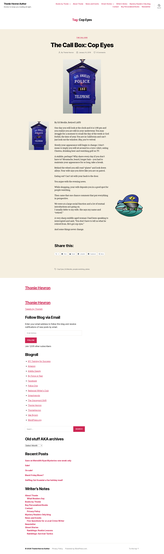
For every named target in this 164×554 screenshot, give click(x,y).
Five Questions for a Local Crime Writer (45, 521)
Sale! (27, 465)
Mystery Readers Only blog (140, 4)
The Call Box (82, 37)
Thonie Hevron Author (15, 4)
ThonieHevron (34, 410)
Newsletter (146, 7)
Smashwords (34, 395)
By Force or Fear (35, 376)
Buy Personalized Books (130, 7)
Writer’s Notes (121, 4)
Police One (33, 386)
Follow (30, 340)
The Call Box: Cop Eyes (82, 45)
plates (87, 269)
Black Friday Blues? (34, 475)
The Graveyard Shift (37, 400)
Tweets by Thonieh (34, 309)
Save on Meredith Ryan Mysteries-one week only (48, 460)
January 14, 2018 (85, 52)
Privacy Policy (33, 511)
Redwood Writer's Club (38, 390)
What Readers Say (36, 498)
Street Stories (106, 4)
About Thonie (78, 4)
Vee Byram (33, 415)
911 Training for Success (39, 361)
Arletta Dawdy (34, 371)
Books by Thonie (62, 4)
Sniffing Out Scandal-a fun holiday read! (44, 480)
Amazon (31, 366)
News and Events (92, 4)
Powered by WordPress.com (76, 549)
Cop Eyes (60, 269)
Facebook (32, 381)
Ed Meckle (68, 269)
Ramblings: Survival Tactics (40, 534)
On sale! (29, 470)
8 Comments (100, 52)
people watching (78, 269)
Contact (116, 7)
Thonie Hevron (68, 52)
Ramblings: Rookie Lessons (40, 530)
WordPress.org (34, 420)
